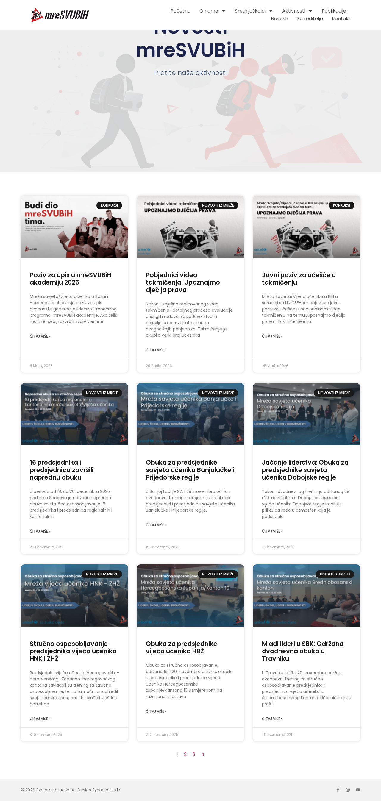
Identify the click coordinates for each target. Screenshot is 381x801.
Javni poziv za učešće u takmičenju (299, 279)
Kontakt (341, 18)
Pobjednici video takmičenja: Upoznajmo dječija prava (183, 282)
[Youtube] (358, 790)
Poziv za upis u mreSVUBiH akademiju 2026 (70, 279)
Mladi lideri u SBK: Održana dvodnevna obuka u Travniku (302, 651)
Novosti (279, 18)
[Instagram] (348, 790)
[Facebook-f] (338, 790)
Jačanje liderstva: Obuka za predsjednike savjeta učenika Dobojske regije (305, 470)
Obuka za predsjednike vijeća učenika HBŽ (181, 647)
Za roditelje (310, 18)
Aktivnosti (293, 10)
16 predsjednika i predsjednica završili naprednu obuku (61, 470)
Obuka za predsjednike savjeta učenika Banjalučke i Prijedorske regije (190, 470)
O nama (208, 10)
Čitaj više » (40, 336)
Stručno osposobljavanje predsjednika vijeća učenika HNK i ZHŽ (73, 651)
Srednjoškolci (250, 10)
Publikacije (334, 10)
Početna (180, 10)
